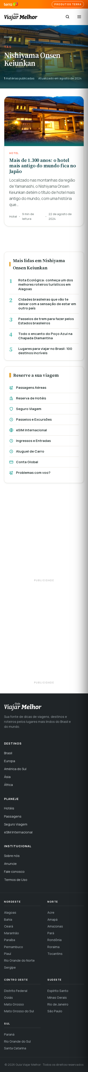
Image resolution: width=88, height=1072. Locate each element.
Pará (50, 933)
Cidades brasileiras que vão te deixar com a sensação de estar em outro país (47, 304)
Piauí (7, 953)
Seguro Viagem (28, 408)
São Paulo (54, 1011)
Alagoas (10, 912)
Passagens (12, 816)
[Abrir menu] (79, 16)
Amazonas (55, 926)
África (8, 785)
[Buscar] (67, 16)
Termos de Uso (15, 880)
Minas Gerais (57, 997)
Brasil (8, 753)
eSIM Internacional (31, 430)
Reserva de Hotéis (31, 398)
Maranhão (11, 933)
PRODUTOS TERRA (67, 4)
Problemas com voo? (33, 472)
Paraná (9, 1034)
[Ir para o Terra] (11, 4)
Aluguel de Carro (30, 451)
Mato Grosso (14, 1004)
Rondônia (54, 940)
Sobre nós (12, 856)
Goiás (8, 997)
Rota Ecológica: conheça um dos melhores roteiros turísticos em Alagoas (45, 284)
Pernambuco (13, 947)
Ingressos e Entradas (33, 440)
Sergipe (10, 967)
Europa (9, 761)
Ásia (7, 777)
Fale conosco (14, 871)
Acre (50, 912)
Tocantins (55, 953)
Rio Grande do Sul (17, 1041)
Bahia (8, 919)
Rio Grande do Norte (19, 960)
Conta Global (27, 462)
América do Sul (15, 769)
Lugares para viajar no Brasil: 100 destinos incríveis (45, 350)
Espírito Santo (57, 991)
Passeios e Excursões (34, 419)
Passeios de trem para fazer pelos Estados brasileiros (46, 321)
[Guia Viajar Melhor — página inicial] (20, 16)
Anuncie (10, 863)
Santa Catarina (15, 1048)
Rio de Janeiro (57, 1004)
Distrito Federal (15, 991)
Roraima (53, 947)
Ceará (8, 926)
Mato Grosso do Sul (19, 1011)
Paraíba (9, 940)
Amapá (52, 919)
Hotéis (9, 808)
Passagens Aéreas (31, 387)
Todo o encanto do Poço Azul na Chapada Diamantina (45, 336)
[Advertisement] (44, 533)
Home (8, 37)
